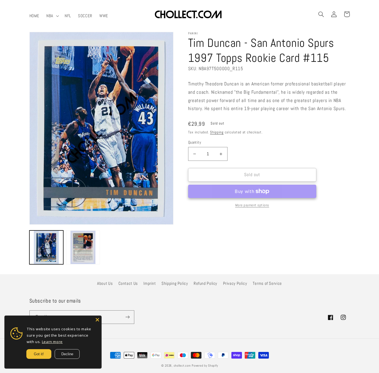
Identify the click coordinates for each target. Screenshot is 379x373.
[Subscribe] (127, 317)
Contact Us (128, 283)
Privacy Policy (235, 283)
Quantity (194, 142)
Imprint (149, 283)
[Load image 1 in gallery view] (46, 247)
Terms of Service (267, 283)
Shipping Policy (174, 283)
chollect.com (182, 365)
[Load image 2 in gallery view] (83, 247)
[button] (52, 16)
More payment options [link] (252, 205)
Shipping (217, 132)
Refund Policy (205, 283)
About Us (105, 283)
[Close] (97, 320)
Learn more (52, 341)
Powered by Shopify (205, 365)
